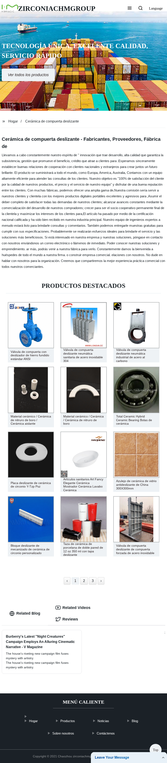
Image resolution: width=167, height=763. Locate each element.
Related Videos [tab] (76, 607)
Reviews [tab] (70, 619)
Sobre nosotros (63, 733)
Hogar (13, 121)
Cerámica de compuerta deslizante (52, 121)
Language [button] (156, 8)
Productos (67, 721)
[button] (130, 8)
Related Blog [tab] (28, 613)
